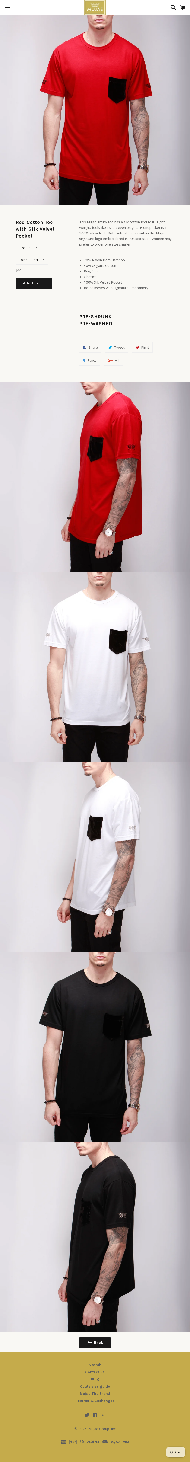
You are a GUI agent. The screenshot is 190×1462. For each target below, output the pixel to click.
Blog (95, 1379)
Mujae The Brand (95, 1394)
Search (95, 1365)
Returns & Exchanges (95, 1401)
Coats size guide (95, 1386)
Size (22, 247)
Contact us (95, 1372)
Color (23, 259)
